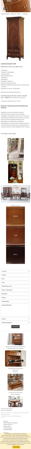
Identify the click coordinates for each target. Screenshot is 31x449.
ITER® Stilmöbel (5, 14)
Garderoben (25, 14)
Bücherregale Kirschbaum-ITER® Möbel (15, 346)
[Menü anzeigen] (4, 9)
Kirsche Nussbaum (15, 394)
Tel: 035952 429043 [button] (7, 429)
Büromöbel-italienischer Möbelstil (15, 348)
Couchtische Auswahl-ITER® (15, 392)
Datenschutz (6, 432)
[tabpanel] (15, 14)
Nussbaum (15, 371)
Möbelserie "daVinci (15, 14)
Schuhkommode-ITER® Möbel (15, 368)
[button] (8, 133)
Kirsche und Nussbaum (6, 410)
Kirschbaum (15, 370)
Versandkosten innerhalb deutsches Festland (10, 101)
